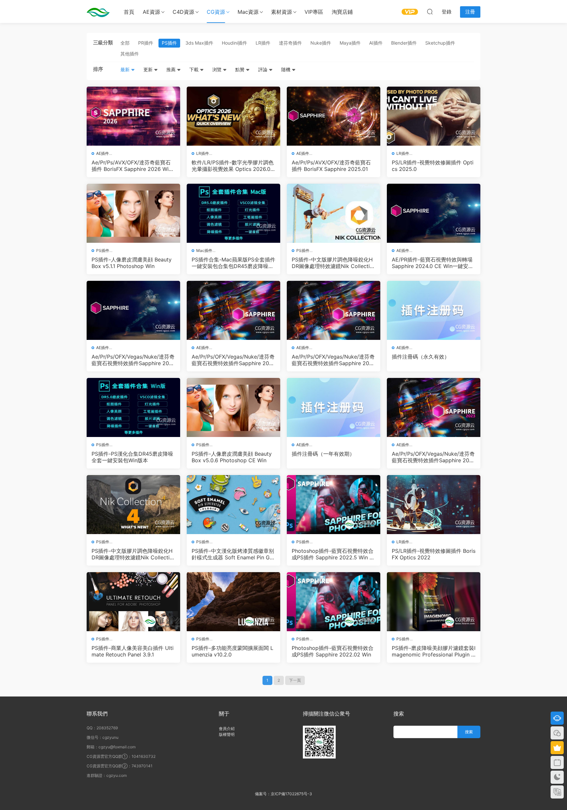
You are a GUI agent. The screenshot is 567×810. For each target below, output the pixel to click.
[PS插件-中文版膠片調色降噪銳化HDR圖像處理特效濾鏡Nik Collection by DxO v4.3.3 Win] (133, 504)
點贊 (240, 69)
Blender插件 (404, 43)
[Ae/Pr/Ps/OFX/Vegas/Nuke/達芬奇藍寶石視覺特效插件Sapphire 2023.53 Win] (233, 310)
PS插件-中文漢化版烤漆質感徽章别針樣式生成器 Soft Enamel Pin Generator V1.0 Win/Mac (233, 554)
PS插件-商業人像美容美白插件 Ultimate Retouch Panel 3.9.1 (133, 651)
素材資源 (281, 12)
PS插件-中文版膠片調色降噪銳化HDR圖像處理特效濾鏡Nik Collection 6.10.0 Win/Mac (332, 262)
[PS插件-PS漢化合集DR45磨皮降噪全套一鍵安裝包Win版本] (133, 407)
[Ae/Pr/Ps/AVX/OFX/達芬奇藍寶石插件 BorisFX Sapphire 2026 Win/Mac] (133, 116)
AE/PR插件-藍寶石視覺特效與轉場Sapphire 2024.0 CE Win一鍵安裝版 (432, 262)
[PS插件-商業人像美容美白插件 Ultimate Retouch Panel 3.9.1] (133, 601)
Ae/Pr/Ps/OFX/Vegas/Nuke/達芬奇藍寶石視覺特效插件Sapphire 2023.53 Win (233, 359)
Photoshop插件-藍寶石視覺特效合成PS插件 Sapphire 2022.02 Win (332, 651)
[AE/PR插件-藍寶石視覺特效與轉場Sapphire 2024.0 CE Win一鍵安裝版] (433, 213)
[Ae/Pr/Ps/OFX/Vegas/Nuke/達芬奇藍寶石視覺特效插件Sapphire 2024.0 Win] (133, 310)
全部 (125, 43)
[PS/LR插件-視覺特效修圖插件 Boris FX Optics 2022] (433, 504)
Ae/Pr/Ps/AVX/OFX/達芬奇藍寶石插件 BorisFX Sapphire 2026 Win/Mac (133, 165)
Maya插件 (350, 43)
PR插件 (145, 43)
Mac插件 (204, 250)
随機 (286, 69)
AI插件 (376, 43)
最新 (125, 69)
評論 (263, 69)
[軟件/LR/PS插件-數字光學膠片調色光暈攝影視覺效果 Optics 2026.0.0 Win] (233, 116)
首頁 (129, 12)
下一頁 (295, 680)
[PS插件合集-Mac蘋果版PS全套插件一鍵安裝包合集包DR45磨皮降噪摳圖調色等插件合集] (233, 213)
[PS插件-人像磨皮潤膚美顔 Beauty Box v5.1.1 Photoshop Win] (133, 213)
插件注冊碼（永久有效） (421, 356)
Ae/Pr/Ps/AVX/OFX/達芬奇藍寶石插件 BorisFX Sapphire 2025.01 (331, 165)
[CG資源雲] (98, 11)
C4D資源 (183, 12)
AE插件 (102, 153)
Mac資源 (248, 12)
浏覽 (217, 69)
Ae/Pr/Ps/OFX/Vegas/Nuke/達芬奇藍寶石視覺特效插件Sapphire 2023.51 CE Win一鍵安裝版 (333, 359)
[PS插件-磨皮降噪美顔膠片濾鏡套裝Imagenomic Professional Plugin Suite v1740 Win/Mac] (433, 601)
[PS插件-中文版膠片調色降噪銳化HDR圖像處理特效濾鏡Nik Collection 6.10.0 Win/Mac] (333, 213)
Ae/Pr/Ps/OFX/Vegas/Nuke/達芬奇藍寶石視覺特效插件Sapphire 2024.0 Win (133, 359)
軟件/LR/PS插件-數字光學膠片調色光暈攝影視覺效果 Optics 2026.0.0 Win (233, 165)
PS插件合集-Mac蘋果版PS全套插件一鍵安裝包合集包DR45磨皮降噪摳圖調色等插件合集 (233, 262)
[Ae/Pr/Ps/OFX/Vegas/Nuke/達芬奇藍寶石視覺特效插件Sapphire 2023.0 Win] (433, 407)
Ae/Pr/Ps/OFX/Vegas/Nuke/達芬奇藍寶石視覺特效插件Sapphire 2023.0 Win (433, 457)
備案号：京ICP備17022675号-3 (283, 793)
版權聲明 (227, 734)
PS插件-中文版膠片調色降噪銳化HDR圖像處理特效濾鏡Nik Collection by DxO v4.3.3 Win (132, 554)
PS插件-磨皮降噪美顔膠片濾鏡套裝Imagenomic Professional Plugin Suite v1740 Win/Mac (433, 651)
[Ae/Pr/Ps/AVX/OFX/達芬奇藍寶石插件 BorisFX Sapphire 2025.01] (333, 116)
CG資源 (216, 12)
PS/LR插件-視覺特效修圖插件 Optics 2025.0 (432, 165)
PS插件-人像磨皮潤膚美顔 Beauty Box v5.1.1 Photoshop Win (132, 262)
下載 (194, 69)
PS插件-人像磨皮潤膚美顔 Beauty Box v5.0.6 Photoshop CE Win (232, 457)
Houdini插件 (234, 43)
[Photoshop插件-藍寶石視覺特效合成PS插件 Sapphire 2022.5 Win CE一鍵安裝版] (333, 504)
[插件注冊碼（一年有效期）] (333, 407)
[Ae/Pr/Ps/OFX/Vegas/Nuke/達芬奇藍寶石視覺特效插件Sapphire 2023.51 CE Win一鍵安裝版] (333, 310)
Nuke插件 (320, 43)
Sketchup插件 (440, 43)
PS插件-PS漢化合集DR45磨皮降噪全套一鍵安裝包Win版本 (132, 457)
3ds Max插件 (199, 43)
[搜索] (430, 11)
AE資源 (151, 12)
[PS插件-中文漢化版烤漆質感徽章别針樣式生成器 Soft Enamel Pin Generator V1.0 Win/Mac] (233, 504)
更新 (148, 69)
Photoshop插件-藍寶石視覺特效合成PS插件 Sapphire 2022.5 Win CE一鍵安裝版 (332, 554)
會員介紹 (227, 728)
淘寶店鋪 (342, 12)
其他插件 (129, 53)
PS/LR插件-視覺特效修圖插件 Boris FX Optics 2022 (433, 554)
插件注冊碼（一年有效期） (323, 453)
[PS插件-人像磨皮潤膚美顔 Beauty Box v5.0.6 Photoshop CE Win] (233, 407)
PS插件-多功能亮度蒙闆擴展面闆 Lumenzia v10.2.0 (232, 651)
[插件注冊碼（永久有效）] (433, 310)
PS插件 (169, 43)
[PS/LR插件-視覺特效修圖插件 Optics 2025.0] (433, 116)
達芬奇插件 (290, 43)
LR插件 (263, 43)
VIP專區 (313, 12)
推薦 (171, 69)
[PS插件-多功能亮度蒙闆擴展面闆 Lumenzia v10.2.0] (233, 601)
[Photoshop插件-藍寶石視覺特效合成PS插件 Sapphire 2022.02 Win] (333, 601)
